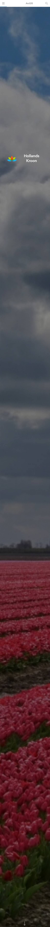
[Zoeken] (46, 3)
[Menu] (3, 3)
